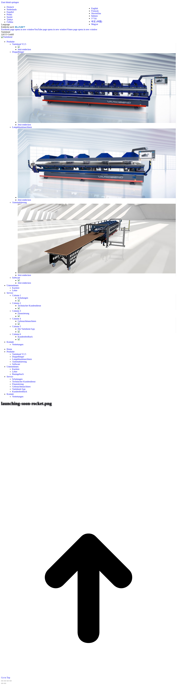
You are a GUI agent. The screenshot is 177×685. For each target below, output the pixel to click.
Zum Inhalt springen (10, 2)
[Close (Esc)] (2, 680)
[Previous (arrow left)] (2, 683)
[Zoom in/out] (10, 680)
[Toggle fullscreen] (8, 680)
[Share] (5, 680)
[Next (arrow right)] (5, 683)
